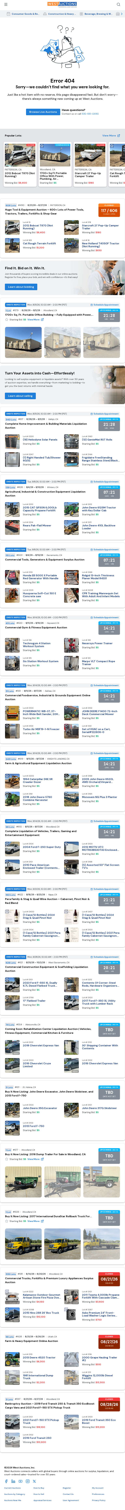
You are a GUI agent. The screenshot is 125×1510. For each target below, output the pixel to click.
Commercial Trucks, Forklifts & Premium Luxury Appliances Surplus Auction (49, 1280)
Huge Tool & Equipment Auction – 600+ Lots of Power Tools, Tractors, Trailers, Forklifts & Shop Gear (44, 211)
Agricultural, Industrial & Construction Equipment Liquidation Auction (45, 493)
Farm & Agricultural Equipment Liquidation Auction (38, 763)
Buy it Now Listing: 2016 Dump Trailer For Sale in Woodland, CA (45, 1154)
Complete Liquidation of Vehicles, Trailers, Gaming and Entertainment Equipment (40, 833)
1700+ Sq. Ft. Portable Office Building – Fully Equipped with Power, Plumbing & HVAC (48, 315)
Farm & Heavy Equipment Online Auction (31, 1341)
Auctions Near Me (12, 1500)
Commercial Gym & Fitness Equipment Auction (36, 627)
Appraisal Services (42, 1500)
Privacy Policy (98, 1500)
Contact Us (68, 1494)
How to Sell (39, 1494)
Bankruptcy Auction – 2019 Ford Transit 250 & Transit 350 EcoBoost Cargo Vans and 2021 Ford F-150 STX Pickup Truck (49, 1405)
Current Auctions (12, 1488)
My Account (97, 1488)
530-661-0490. (90, 113)
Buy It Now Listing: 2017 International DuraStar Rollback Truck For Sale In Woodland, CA (47, 1216)
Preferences (98, 1494)
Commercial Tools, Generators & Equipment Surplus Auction (44, 559)
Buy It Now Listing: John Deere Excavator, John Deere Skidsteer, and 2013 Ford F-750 (49, 1093)
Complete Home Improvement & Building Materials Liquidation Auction (46, 425)
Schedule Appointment (106, 304)
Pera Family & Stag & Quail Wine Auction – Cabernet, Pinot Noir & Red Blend (47, 901)
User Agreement (71, 1500)
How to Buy (39, 1488)
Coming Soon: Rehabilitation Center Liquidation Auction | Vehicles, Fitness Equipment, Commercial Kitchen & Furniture (48, 1031)
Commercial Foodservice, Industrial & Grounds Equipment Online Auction (47, 697)
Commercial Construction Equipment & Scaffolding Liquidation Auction (46, 969)
